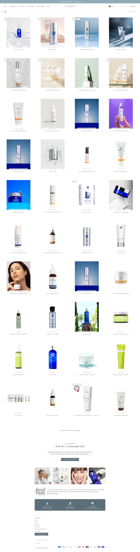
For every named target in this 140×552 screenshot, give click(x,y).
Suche (126, 6)
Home (5, 6)
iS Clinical (22, 6)
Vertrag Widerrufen (41, 534)
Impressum (37, 524)
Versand (36, 520)
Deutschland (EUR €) (41, 540)
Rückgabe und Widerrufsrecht (41, 529)
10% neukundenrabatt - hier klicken (70, 1)
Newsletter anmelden (70, 459)
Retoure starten (38, 531)
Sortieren (132, 11)
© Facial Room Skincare (43, 546)
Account (121, 6)
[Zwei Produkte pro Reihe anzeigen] (3, 11)
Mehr (48, 6)
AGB (35, 522)
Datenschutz (37, 526)
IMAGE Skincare (13, 6)
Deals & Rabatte (40, 6)
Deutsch (38, 543)
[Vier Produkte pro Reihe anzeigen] (5, 11)
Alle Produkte (30, 6)
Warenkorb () (133, 6)
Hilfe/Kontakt (37, 518)
